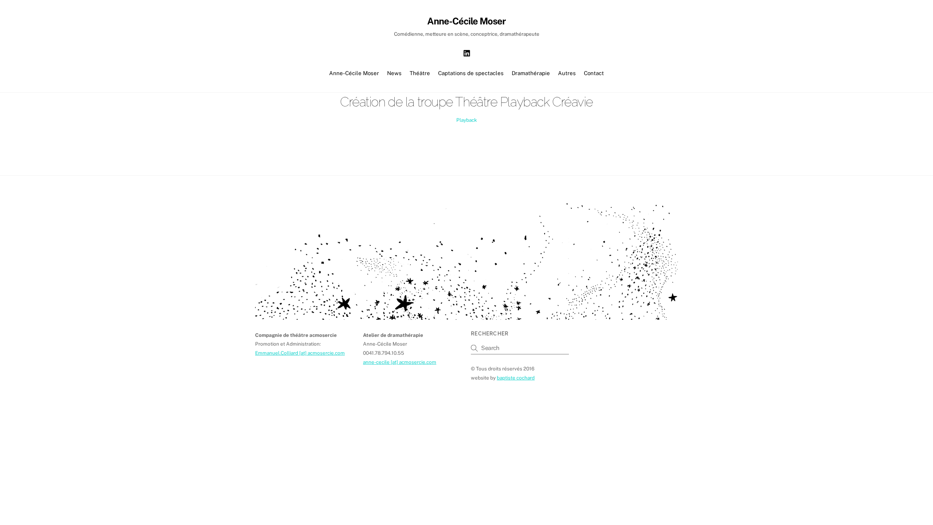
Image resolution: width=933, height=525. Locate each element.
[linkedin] (467, 52)
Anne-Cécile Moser (354, 73)
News (394, 73)
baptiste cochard (516, 378)
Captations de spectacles (471, 73)
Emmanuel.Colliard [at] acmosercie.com (300, 353)
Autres (567, 73)
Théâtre (420, 73)
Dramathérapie (531, 73)
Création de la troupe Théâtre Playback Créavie (466, 101)
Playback (466, 120)
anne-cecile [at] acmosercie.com (399, 362)
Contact (594, 73)
